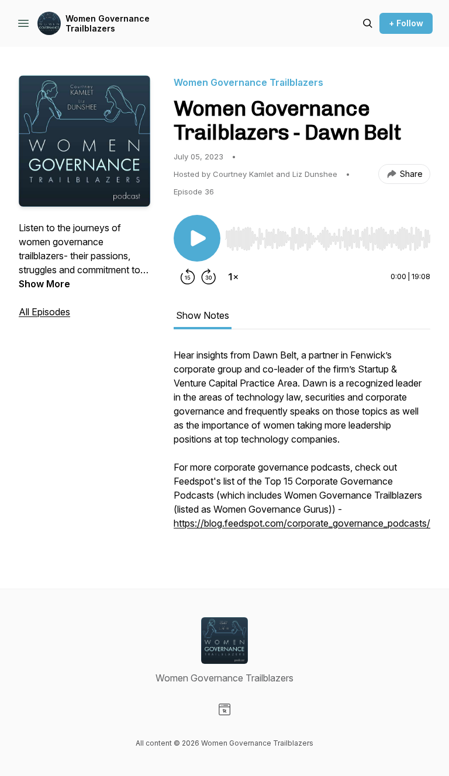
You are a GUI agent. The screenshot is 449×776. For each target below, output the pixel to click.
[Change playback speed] (233, 277)
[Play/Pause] (197, 238)
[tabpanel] (302, 445)
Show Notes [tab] (202, 315)
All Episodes (44, 312)
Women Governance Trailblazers (107, 23)
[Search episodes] (367, 23)
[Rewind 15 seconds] (187, 277)
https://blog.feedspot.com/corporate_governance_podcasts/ (302, 523)
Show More (44, 284)
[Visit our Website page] (224, 709)
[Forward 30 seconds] (209, 277)
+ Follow (406, 23)
